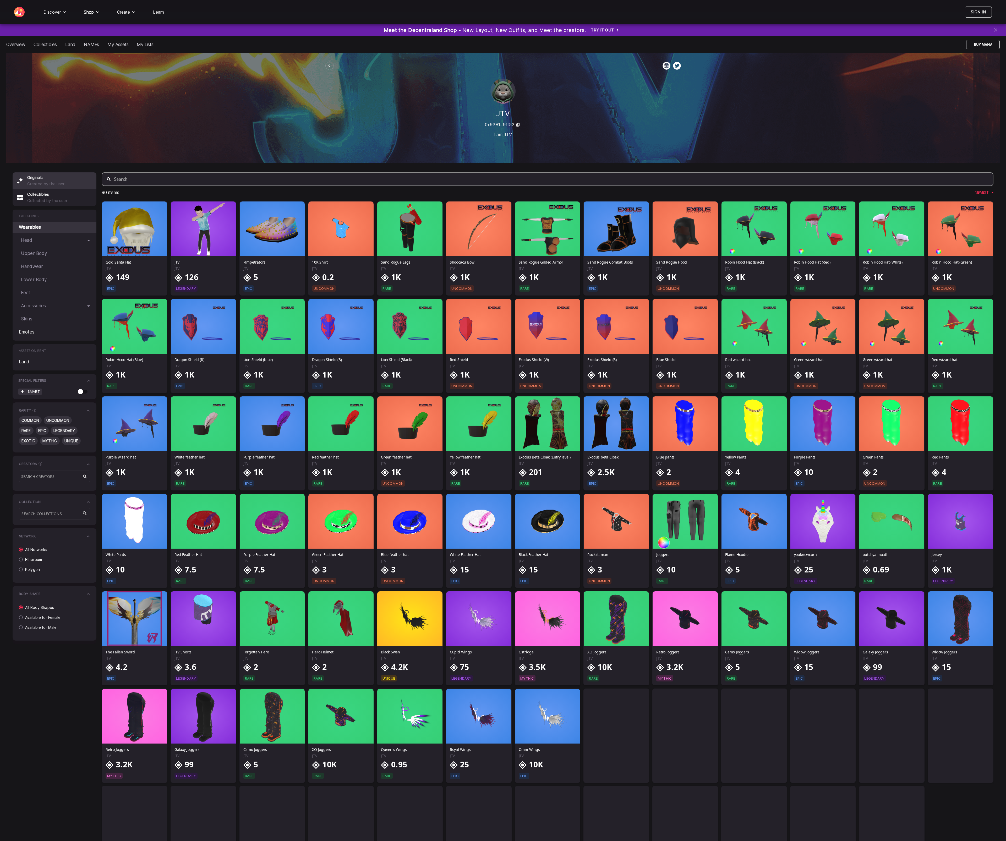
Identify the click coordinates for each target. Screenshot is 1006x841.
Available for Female (43, 617)
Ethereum (33, 559)
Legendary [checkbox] (64, 430)
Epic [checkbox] (42, 430)
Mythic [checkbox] (49, 441)
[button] (54, 380)
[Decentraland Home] (19, 12)
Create (123, 12)
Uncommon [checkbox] (57, 420)
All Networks (36, 549)
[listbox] (984, 192)
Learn (158, 12)
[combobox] (54, 514)
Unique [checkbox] (71, 441)
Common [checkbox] (30, 420)
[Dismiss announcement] (995, 30)
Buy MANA (983, 44)
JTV (503, 113)
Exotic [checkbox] (28, 441)
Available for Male (41, 627)
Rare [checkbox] (26, 430)
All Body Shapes (39, 607)
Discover (52, 12)
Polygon (32, 569)
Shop (89, 12)
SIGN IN (978, 11)
